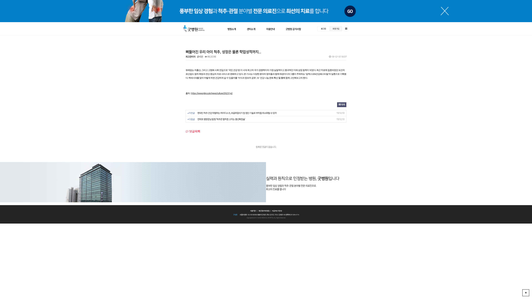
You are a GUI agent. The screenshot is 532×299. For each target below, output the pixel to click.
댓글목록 (194, 131)
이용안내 (270, 29)
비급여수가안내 (277, 211)
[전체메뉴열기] (346, 28)
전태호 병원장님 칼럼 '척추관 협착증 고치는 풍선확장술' (221, 119)
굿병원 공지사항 (293, 29)
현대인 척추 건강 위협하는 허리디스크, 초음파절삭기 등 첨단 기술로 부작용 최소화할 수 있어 (237, 113)
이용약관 (253, 211)
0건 (201, 57)
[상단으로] (525, 292)
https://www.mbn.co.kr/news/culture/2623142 (211, 93)
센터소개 (251, 29)
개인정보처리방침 (263, 211)
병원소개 (231, 29)
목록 (343, 104)
